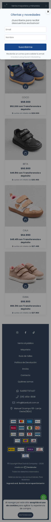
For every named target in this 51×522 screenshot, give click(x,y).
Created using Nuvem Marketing (25, 57)
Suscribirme (25, 47)
